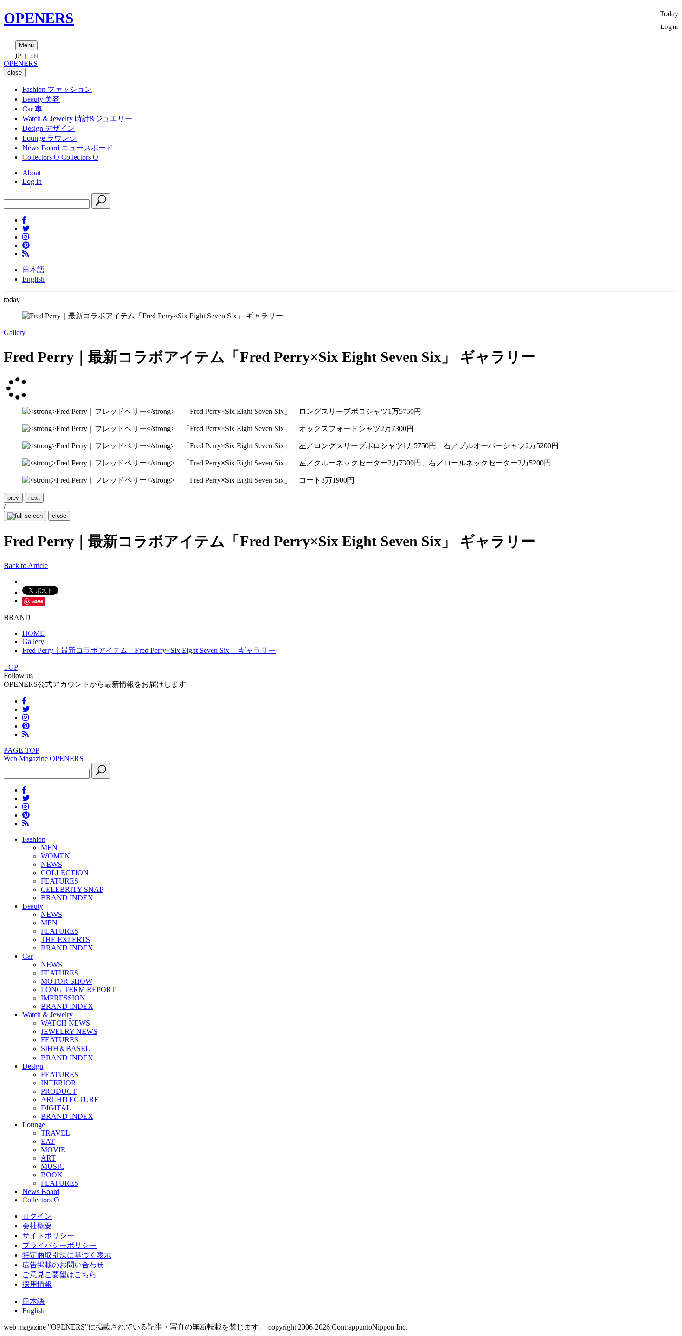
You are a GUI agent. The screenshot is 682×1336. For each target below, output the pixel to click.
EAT (48, 1141)
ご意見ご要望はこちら (59, 1274)
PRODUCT (59, 1091)
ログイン (37, 1216)
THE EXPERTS (65, 939)
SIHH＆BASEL (65, 1048)
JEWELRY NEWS (69, 1031)
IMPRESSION (63, 998)
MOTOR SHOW (66, 981)
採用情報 (37, 1284)
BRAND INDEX (67, 898)
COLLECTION (65, 873)
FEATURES (59, 881)
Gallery (15, 332)
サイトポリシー (48, 1235)
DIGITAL (56, 1108)
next (34, 497)
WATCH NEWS (65, 1023)
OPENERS (39, 18)
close (59, 515)
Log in (32, 181)
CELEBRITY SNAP (72, 889)
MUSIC (52, 1166)
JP (18, 55)
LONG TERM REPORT (78, 990)
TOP (11, 667)
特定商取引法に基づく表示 (66, 1255)
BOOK (52, 1175)
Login (669, 26)
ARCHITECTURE (70, 1100)
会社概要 (37, 1226)
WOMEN (55, 856)
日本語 (33, 270)
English (33, 279)
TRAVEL (55, 1133)
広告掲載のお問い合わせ (63, 1265)
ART (48, 1158)
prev (13, 497)
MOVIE (53, 1150)
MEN (49, 848)
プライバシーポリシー (59, 1245)
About (31, 173)
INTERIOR (58, 1083)
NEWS (51, 864)
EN (34, 55)
